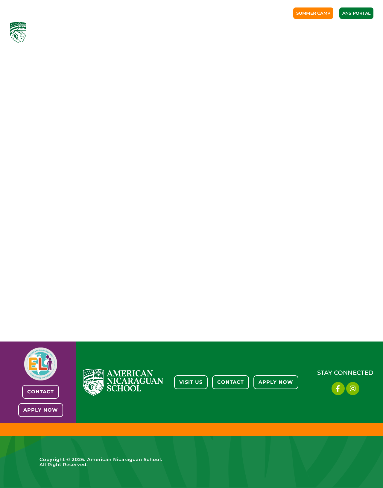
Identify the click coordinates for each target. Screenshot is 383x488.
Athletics (226, 29)
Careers (353, 29)
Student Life (267, 29)
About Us (109, 29)
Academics (187, 29)
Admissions (147, 29)
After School (313, 29)
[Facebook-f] (338, 388)
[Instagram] (352, 388)
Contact (360, 35)
